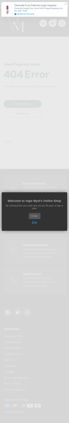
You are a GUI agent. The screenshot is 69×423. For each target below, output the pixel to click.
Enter (34, 216)
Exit (34, 222)
